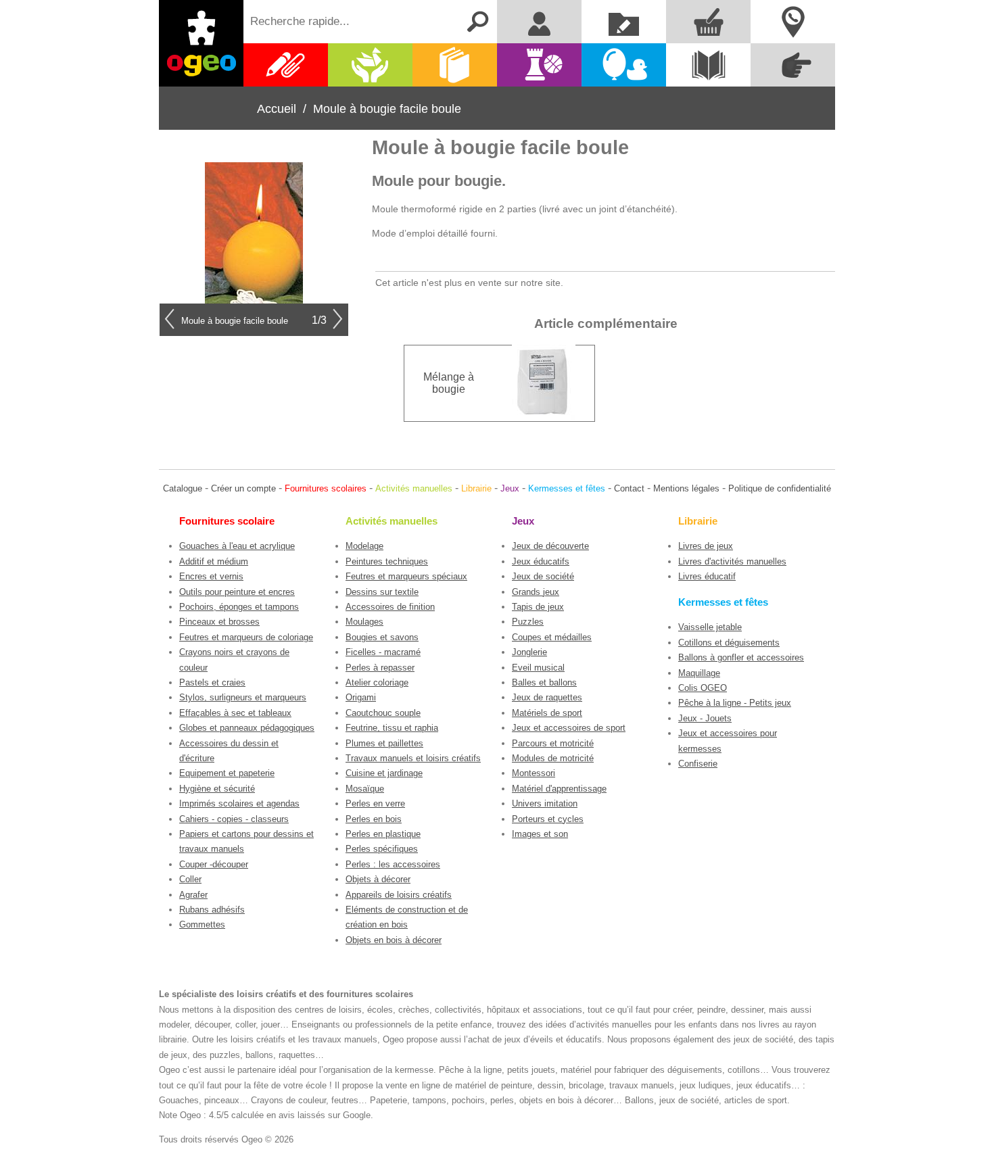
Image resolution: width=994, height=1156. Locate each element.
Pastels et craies (212, 682)
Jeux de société (543, 576)
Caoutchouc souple (383, 713)
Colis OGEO (702, 688)
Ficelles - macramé (383, 652)
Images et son (540, 834)
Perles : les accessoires (393, 864)
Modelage (364, 546)
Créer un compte (243, 488)
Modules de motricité (553, 758)
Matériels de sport (547, 713)
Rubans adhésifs (212, 910)
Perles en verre (375, 803)
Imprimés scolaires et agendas (239, 803)
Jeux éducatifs (540, 561)
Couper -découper (213, 864)
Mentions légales (686, 488)
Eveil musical (538, 668)
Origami (361, 697)
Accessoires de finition (390, 607)
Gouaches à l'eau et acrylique (237, 546)
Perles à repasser (380, 668)
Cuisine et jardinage (384, 773)
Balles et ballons (544, 682)
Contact (629, 488)
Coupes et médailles (552, 637)
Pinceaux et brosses (219, 622)
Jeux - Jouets (705, 718)
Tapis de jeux (538, 607)
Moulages (364, 622)
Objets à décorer (378, 879)
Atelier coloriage (377, 682)
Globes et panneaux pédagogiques (246, 728)
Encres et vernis (211, 576)
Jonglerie (529, 652)
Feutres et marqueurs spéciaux (406, 576)
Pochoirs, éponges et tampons (239, 607)
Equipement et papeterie (227, 773)
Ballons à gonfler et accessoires (741, 657)
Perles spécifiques (382, 849)
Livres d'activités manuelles (732, 561)
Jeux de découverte (550, 546)
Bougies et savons (382, 637)
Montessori (533, 773)
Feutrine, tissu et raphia (392, 728)
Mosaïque (365, 789)
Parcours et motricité (553, 743)
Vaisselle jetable (710, 627)
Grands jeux (535, 592)
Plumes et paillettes (384, 743)
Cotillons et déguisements (729, 642)
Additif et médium (213, 561)
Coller (190, 879)
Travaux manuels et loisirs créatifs (413, 758)
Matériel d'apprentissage (559, 789)
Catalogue (182, 488)
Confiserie (697, 763)
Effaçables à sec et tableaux (235, 713)
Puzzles (528, 622)
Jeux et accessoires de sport (568, 728)
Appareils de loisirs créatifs (399, 895)
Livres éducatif (707, 576)
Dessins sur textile (382, 592)
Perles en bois (374, 819)
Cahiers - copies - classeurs (234, 819)
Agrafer (193, 895)
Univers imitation (544, 803)
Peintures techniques (387, 561)
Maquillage (699, 673)
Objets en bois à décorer (394, 940)
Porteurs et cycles (548, 819)
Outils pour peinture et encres (237, 592)
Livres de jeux (705, 546)
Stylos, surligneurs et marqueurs (242, 697)
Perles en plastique (383, 834)
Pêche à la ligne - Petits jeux (734, 703)
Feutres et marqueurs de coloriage (246, 637)
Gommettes (202, 924)
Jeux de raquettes (547, 697)
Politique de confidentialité (779, 488)
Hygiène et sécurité (217, 789)
